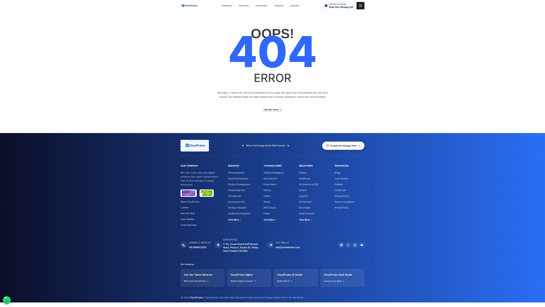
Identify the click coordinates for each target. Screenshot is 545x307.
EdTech (303, 190)
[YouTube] (361, 245)
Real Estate (305, 208)
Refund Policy (342, 208)
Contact (295, 5)
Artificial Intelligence (274, 173)
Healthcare (304, 178)
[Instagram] (355, 245)
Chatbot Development (239, 213)
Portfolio (339, 184)
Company (227, 5)
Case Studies (187, 219)
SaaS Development (238, 178)
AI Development (236, 173)
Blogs (337, 173)
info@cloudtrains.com (288, 247)
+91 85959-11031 (198, 247)
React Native (270, 184)
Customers (261, 5)
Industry (278, 5)
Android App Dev (236, 190)
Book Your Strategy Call (341, 7)
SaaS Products (306, 213)
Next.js (267, 202)
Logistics (303, 196)
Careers (185, 207)
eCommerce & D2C (309, 184)
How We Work (188, 213)
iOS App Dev (234, 196)
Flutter (267, 213)
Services (244, 5)
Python (267, 196)
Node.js (267, 190)
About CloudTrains (190, 202)
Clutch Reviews (188, 225)
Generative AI (270, 178)
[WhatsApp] (7, 300)
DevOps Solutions (237, 208)
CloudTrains (196, 297)
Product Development (239, 184)
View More (233, 220)
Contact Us (340, 190)
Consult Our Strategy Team (343, 145)
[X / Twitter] (348, 245)
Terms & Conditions (344, 202)
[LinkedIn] (341, 245)
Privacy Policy (342, 196)
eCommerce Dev (236, 202)
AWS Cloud (269, 208)
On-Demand (305, 202)
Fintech (303, 173)
